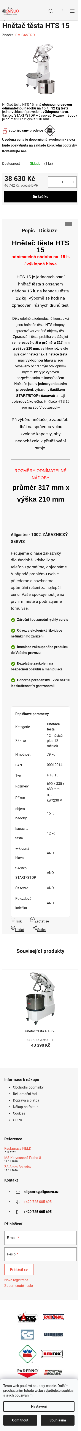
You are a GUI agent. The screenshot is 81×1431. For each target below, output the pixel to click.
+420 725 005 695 (38, 1202)
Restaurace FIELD (17, 1149)
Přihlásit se (19, 1269)
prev (4, 988)
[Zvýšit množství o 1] (73, 182)
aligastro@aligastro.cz (41, 1192)
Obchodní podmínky (28, 1087)
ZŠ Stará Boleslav (18, 1167)
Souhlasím (57, 1420)
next (76, 988)
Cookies (19, 1113)
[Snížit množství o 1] (51, 182)
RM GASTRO (25, 35)
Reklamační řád (25, 1094)
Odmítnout (20, 1420)
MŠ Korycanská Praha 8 (22, 1158)
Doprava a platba (26, 1100)
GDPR (17, 1120)
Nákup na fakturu (26, 1107)
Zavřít (26, 212)
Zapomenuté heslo (18, 1286)
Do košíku (40, 197)
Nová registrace (16, 1280)
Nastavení (39, 1406)
